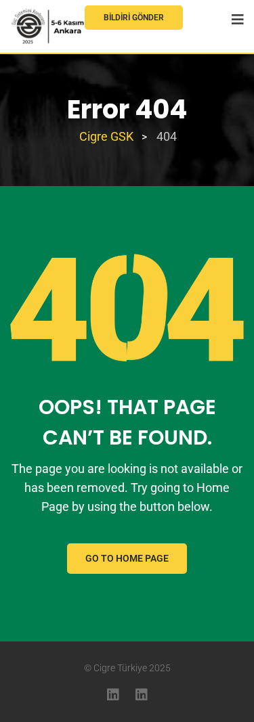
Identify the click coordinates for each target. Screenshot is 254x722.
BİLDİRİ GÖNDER (134, 17)
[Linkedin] (113, 695)
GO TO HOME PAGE (127, 558)
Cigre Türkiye (120, 667)
